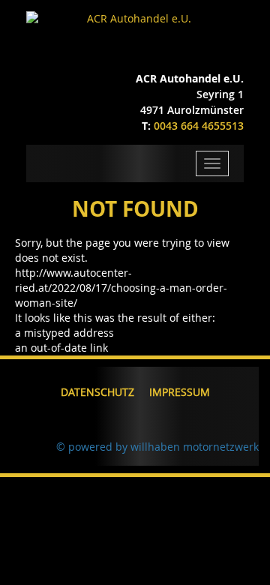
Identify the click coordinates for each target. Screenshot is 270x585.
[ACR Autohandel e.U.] (135, 18)
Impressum (179, 392)
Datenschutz (97, 392)
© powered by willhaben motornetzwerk (157, 447)
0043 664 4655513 (199, 125)
